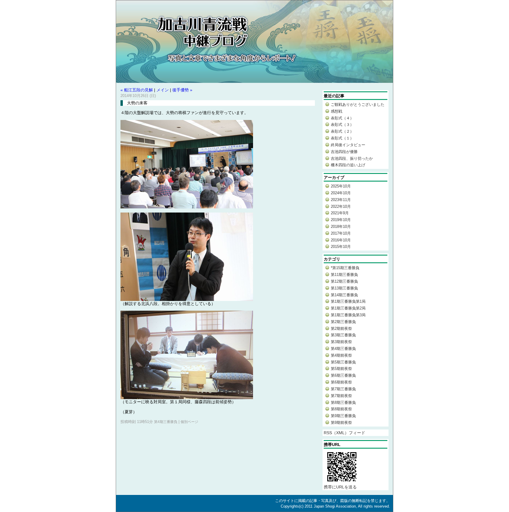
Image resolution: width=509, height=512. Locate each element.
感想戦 (336, 111)
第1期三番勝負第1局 (348, 301)
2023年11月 (341, 199)
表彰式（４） (342, 118)
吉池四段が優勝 (344, 151)
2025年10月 (341, 186)
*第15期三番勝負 (345, 268)
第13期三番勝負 (344, 288)
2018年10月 (341, 226)
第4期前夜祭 (341, 355)
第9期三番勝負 (343, 416)
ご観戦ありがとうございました (357, 104)
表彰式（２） (342, 131)
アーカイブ (334, 177)
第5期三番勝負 (343, 362)
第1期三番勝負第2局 (348, 308)
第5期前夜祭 (341, 368)
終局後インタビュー (348, 145)
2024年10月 (341, 193)
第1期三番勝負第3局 (348, 315)
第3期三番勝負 (343, 335)
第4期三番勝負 (165, 422)
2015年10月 (341, 246)
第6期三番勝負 (343, 375)
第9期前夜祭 (341, 422)
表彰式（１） (342, 138)
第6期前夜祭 (341, 382)
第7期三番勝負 (343, 389)
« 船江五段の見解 (136, 90)
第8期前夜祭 (341, 409)
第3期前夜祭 (341, 342)
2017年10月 (341, 233)
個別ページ (189, 422)
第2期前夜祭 (341, 328)
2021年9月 (340, 213)
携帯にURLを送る (340, 487)
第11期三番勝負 (344, 274)
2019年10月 (341, 220)
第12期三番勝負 (344, 281)
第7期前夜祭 (341, 396)
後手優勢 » (182, 90)
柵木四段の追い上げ (348, 165)
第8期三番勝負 (343, 402)
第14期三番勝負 (344, 295)
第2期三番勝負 (343, 322)
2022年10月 (341, 206)
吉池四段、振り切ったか (352, 158)
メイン (162, 90)
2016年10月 (341, 240)
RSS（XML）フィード (344, 432)
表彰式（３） (342, 124)
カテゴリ (332, 259)
